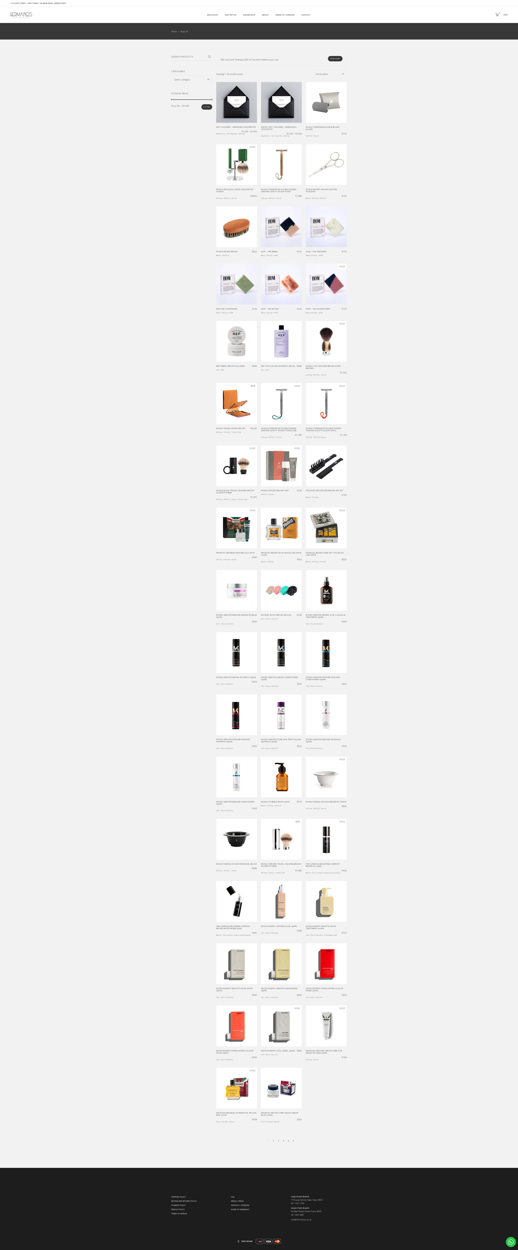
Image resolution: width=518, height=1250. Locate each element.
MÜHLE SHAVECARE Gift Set (275, 491)
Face (218, 1122)
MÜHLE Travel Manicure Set (231, 428)
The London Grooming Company (326, 873)
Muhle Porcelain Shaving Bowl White (326, 802)
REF (223, 370)
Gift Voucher (232, 134)
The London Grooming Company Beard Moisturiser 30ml (233, 927)
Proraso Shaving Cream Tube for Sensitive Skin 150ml (324, 1052)
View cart (335, 59)
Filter (206, 107)
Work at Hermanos (240, 1209)
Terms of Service (179, 1213)
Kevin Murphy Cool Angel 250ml (278, 1051)
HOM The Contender (227, 309)
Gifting (242, 134)
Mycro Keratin (227, 624)
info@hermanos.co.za (301, 1219)
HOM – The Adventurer (318, 309)
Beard (308, 198)
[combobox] (330, 74)
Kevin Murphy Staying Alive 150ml (279, 926)
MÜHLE (309, 136)
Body (263, 255)
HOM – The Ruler (269, 309)
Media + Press (237, 1201)
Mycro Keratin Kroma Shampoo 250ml (236, 677)
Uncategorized (330, 935)
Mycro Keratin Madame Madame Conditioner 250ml (323, 678)
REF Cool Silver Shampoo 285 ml (278, 366)
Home (174, 31)
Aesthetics (220, 134)
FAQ (232, 1197)
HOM (276, 255)
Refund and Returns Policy (184, 1201)
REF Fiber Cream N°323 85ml (230, 366)
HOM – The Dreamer (316, 252)
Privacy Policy (178, 1209)
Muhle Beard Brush (227, 252)
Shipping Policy (178, 1197)
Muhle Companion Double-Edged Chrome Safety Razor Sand (278, 190)
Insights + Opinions (240, 1205)
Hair (218, 370)
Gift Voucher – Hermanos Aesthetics (236, 127)
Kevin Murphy (272, 933)
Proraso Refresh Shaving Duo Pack (235, 553)
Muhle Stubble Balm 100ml (275, 802)
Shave (316, 136)
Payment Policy (178, 1205)
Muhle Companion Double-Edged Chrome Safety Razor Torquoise (279, 429)
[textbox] (191, 79)
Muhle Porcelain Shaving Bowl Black (236, 864)
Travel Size (236, 432)
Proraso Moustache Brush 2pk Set (324, 491)
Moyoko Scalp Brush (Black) (276, 615)
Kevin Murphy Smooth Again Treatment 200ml (321, 927)
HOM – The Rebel (269, 252)
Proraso (315, 497)
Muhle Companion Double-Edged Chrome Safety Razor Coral (323, 429)
